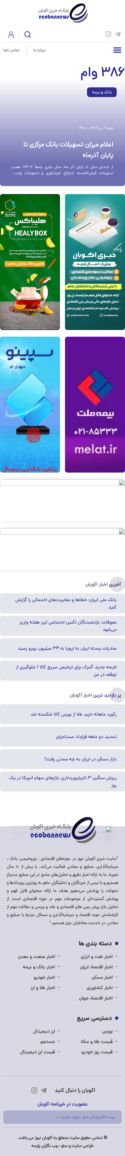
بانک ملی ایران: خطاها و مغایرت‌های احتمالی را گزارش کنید (66, 603)
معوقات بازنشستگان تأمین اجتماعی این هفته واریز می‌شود (68, 626)
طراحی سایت (83, 1146)
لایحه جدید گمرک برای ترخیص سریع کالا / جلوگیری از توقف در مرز (66, 671)
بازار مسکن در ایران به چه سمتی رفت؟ (80, 759)
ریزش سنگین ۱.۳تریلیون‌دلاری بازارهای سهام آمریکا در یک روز (63, 781)
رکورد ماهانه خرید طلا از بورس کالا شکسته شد (73, 714)
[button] (27, 35)
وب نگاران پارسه (44, 1146)
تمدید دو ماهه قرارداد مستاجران (86, 736)
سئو (64, 1146)
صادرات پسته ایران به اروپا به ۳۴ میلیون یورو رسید (67, 648)
